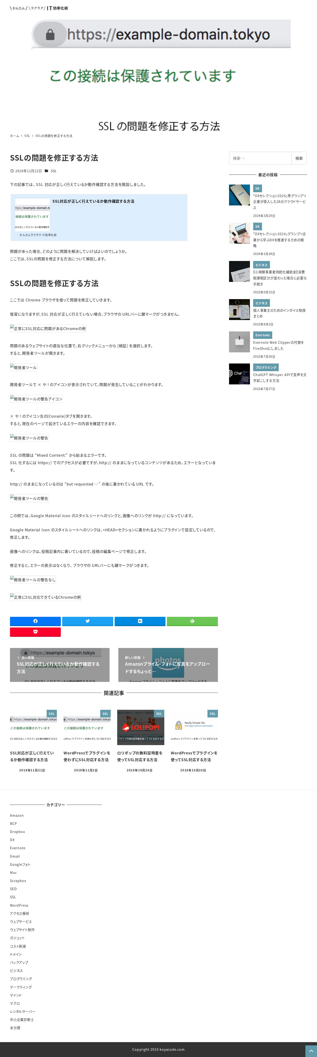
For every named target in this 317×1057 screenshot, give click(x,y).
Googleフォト (20, 864)
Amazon (17, 815)
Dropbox (17, 831)
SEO (13, 888)
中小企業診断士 (22, 1019)
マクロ (15, 1003)
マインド (16, 995)
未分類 (15, 1027)
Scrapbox (18, 880)
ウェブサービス (21, 921)
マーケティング (21, 987)
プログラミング (21, 978)
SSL (54, 170)
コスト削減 (18, 946)
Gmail (15, 856)
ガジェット (17, 937)
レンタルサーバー (22, 1011)
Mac (13, 872)
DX (12, 839)
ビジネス (16, 970)
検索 (299, 158)
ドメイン (16, 954)
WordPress (19, 905)
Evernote (17, 848)
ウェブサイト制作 (22, 929)
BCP (13, 823)
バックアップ (19, 962)
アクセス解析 (19, 913)
